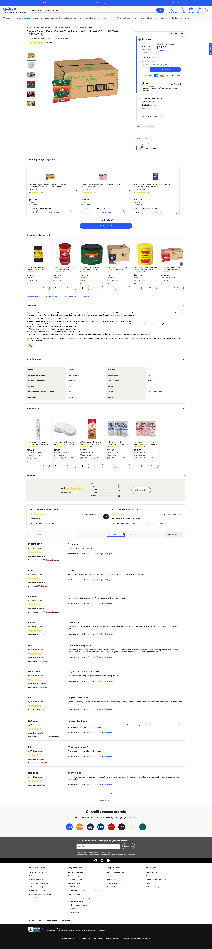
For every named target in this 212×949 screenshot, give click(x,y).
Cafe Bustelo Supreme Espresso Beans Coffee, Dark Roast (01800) (37, 268)
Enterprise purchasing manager (79, 898)
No (100, 554)
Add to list (143, 138)
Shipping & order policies (38, 890)
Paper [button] (162, 18)
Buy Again (45, 18)
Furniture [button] (187, 18)
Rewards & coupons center (117, 887)
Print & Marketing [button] (86, 18)
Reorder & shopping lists (116, 872)
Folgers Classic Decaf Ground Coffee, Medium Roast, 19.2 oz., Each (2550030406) (91, 268)
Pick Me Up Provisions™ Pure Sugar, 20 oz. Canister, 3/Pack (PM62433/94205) (100, 185)
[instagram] (96, 860)
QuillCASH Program (75, 879)
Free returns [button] (143, 133)
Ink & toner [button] (151, 18)
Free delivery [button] (33, 283)
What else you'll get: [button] (151, 116)
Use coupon (129, 846)
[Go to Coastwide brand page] (80, 827)
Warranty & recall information (40, 894)
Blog (147, 876)
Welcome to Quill (152, 872)
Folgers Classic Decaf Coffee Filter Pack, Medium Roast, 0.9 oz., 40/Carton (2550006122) (48, 185)
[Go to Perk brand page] (101, 827)
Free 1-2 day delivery (147, 126)
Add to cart (165, 69)
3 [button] (109, 794)
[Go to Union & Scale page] (132, 827)
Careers (148, 883)
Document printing (75, 894)
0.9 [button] (139, 148)
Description (34, 297)
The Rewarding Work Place (156, 879)
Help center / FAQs (36, 887)
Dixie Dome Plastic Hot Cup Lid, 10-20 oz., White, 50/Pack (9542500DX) (64, 443)
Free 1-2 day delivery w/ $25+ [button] (38, 461)
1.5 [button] (147, 148)
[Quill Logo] (9, 9)
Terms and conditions (95, 852)
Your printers (111, 879)
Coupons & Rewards (22, 18)
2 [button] (105, 794)
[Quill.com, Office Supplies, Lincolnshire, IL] (34, 930)
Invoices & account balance (39, 883)
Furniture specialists (75, 901)
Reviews (85, 297)
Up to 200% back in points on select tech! (106, 3)
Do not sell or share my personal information (136, 938)
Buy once (146, 39)
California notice (97, 938)
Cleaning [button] (138, 18)
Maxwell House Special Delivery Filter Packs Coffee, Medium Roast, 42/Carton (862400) (153, 185)
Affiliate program (74, 912)
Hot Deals (35, 18)
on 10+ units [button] (38, 455)
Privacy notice (83, 938)
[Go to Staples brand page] (111, 827)
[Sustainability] (31, 346)
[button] (160, 10)
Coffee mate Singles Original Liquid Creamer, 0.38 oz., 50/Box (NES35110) (90, 443)
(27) (119, 484)
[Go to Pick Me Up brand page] (90, 827)
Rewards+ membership (76, 872)
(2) (119, 490)
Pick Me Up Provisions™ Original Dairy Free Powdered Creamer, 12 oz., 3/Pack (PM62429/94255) (118, 443)
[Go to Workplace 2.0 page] (142, 827)
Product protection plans (77, 905)
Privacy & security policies (38, 898)
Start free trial (175, 84)
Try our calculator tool (167, 88)
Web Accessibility (152, 887)
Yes (91, 554)
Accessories (70, 297)
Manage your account (37, 879)
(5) (119, 487)
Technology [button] (174, 18)
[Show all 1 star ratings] (107, 495)
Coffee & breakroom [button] (122, 18)
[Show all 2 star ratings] (107, 492)
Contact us (33, 901)
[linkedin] (102, 860)
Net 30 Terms (73, 887)
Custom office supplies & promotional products (85, 890)
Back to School (57, 18)
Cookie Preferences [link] (112, 938)
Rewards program (74, 876)
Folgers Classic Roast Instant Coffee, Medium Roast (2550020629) (64, 268)
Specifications (52, 297)
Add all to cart (106, 226)
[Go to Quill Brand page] (69, 827)
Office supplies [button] (103, 18)
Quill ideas (72, 909)
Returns (32, 876)
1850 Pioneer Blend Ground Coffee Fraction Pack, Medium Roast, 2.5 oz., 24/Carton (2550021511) (118, 268)
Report (110, 554)
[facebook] (108, 860)
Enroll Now (161, 50)
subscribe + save (71, 18)
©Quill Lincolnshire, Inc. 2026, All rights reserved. (57, 930)
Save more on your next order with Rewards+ (35, 3)
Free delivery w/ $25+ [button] (62, 283)
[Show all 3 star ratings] (107, 489)
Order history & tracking (38, 872)
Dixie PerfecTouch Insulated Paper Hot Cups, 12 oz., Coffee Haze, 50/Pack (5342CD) (38, 443)
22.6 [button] (154, 148)
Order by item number (115, 883)
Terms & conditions (68, 938)
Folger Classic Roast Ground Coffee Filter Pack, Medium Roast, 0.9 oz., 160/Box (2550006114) (171, 268)
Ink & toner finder (113, 876)
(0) (119, 493)
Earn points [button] (177, 33)
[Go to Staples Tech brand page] (121, 827)
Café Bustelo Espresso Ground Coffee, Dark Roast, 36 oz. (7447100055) (145, 268)
